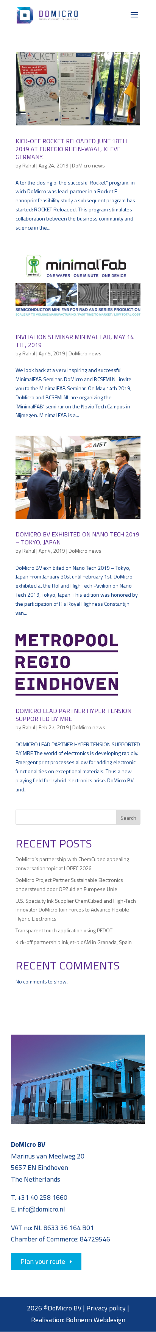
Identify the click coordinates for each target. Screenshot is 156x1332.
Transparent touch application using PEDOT (64, 930)
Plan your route (42, 1261)
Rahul (28, 165)
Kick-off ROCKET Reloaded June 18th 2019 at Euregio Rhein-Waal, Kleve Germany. (71, 148)
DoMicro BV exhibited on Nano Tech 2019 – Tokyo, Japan (77, 538)
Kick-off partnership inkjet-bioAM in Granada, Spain (74, 942)
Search (128, 818)
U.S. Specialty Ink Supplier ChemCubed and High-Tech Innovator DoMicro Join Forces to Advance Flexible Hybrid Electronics (76, 910)
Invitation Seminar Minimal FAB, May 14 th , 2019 (75, 340)
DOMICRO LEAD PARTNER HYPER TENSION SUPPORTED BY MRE (73, 714)
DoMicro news (88, 165)
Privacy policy (106, 1308)
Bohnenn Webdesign (95, 1320)
